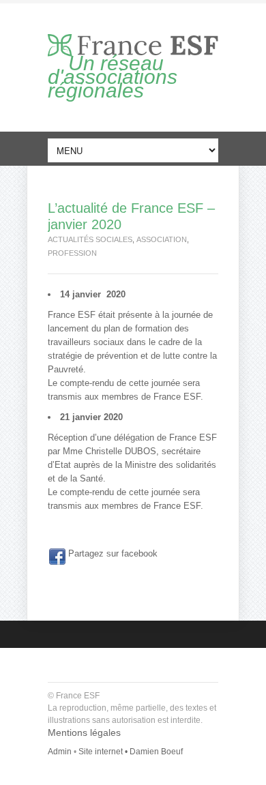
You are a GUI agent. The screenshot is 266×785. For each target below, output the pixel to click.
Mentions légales (84, 732)
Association (161, 239)
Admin (60, 751)
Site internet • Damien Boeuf (130, 751)
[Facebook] (57, 556)
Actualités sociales (90, 239)
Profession (72, 253)
